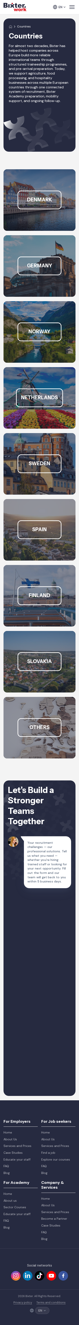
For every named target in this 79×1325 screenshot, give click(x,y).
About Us (10, 1139)
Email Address (22, 919)
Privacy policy (22, 1302)
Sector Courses (15, 1207)
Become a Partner (54, 1219)
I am (14, 982)
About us (10, 1201)
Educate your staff (17, 1159)
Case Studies (13, 1153)
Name (15, 899)
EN (60, 7)
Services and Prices (17, 1146)
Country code (22, 941)
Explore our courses (55, 1159)
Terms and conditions (51, 1302)
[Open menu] (71, 7)
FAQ (6, 1166)
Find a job (48, 1153)
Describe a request (26, 1023)
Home (8, 1132)
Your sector (20, 1001)
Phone (16, 960)
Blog (7, 1173)
